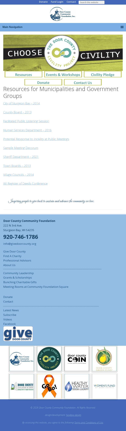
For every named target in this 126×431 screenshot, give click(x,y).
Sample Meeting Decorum (20, 148)
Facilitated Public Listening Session (26, 121)
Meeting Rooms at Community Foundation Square (35, 287)
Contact (71, 1)
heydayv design (73, 415)
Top (118, 423)
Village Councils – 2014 (18, 175)
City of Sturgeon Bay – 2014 (21, 103)
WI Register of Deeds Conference (25, 183)
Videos (7, 319)
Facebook (9, 324)
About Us (9, 265)
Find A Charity (12, 256)
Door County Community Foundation (63, 14)
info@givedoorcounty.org (19, 244)
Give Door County (14, 251)
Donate (43, 1)
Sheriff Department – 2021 (21, 157)
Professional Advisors (17, 260)
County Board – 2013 (17, 112)
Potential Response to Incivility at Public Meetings (36, 139)
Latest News (11, 310)
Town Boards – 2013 (17, 166)
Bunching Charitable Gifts (20, 282)
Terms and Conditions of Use (88, 422)
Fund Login (57, 1)
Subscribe (9, 315)
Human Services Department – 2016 (27, 130)
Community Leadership (18, 273)
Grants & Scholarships (17, 277)
